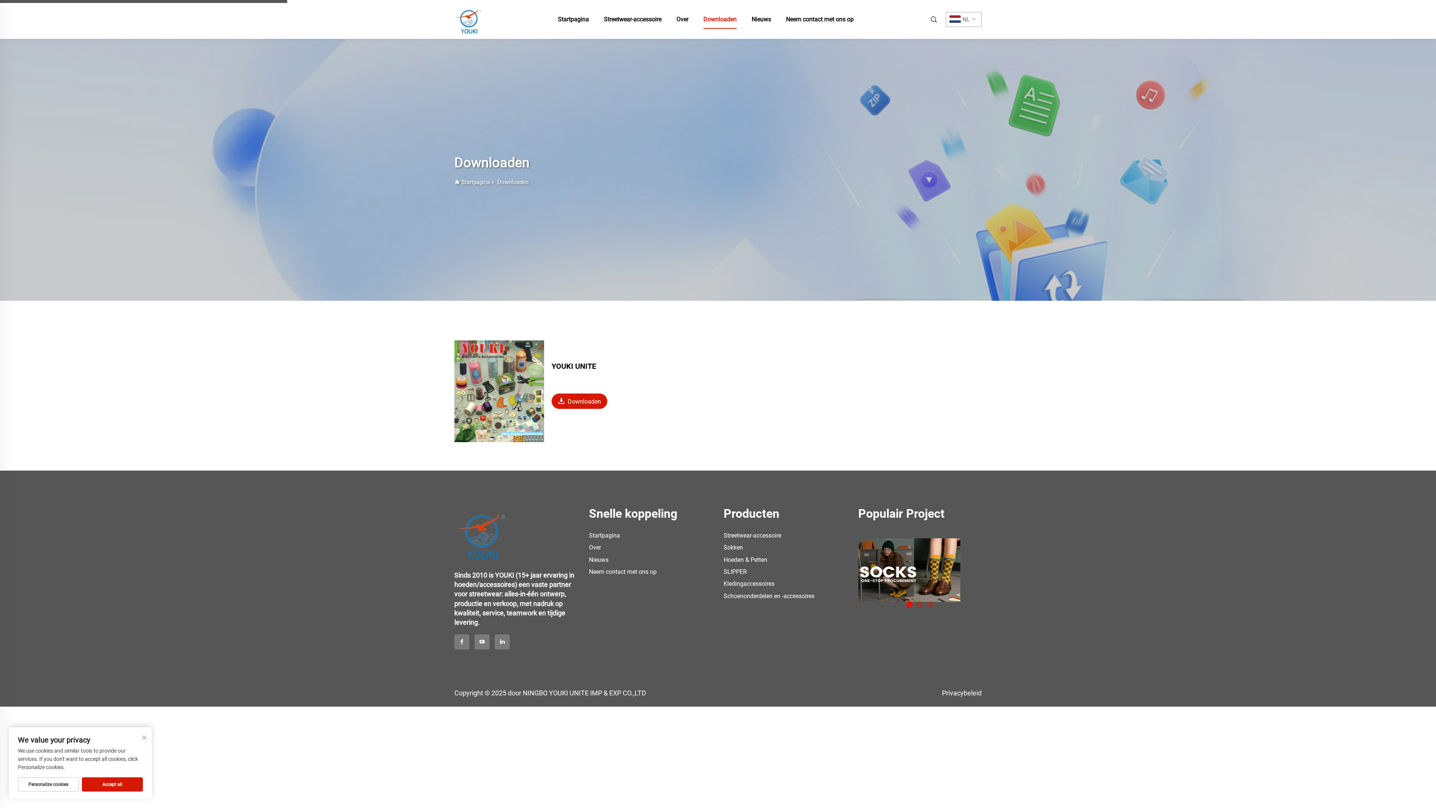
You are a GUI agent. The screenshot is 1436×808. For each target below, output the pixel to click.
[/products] (909, 569)
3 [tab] (930, 604)
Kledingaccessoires (749, 583)
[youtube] (482, 641)
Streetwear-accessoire (633, 19)
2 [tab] (920, 604)
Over (682, 19)
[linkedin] (502, 641)
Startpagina (573, 19)
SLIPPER (735, 571)
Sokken (733, 547)
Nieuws (761, 19)
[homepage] (469, 18)
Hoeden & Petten (745, 559)
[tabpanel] (920, 567)
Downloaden (720, 19)
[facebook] (461, 641)
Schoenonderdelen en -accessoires (769, 596)
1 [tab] (909, 604)
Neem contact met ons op (820, 19)
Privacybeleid (962, 693)
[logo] (482, 532)
